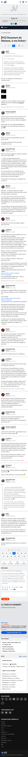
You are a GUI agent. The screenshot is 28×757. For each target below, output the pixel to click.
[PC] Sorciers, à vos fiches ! (9, 674)
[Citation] (17, 587)
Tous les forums (12, 14)
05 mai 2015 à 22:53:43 (10, 135)
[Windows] (10, 712)
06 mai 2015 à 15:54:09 (10, 428)
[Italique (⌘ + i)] (5, 587)
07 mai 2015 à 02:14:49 (10, 482)
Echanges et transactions (8, 651)
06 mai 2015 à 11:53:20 (10, 287)
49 (19, 45)
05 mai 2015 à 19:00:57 (10, 53)
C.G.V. (2, 730)
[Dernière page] (19, 550)
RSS (2, 744)
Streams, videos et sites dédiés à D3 (11, 642)
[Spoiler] (21, 587)
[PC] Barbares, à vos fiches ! (9, 682)
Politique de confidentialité (7, 734)
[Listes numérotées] (15, 587)
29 (11, 556)
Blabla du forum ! (6, 689)
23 (13, 45)
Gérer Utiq (3, 738)
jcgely (7, 51)
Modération (4, 732)
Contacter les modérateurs (9, 666)
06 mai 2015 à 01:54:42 (10, 220)
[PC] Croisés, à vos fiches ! (9, 687)
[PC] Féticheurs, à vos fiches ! (9, 676)
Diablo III (7, 14)
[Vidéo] (7, 589)
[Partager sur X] (16, 24)
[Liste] (13, 587)
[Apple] (6, 712)
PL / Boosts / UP (6, 644)
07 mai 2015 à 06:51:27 (10, 516)
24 (17, 553)
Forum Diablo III (20, 14)
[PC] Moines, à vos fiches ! (8, 684)
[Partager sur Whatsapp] (14, 24)
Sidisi (7, 513)
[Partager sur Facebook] (11, 24)
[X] (6, 699)
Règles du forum (21, 666)
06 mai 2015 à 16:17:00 (10, 440)
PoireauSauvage (10, 149)
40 (18, 556)
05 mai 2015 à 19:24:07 (10, 87)
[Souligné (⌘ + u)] (7, 587)
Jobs (2, 746)
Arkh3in (8, 133)
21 (6, 553)
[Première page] (9, 550)
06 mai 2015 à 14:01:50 (10, 361)
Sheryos (8, 85)
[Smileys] (3, 589)
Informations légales (6, 725)
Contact (3, 721)
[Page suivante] (15, 550)
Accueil (2, 14)
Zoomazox (9, 465)
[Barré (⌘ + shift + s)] (9, 587)
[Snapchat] (2, 703)
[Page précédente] (12, 550)
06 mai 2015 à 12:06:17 (10, 331)
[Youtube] (14, 699)
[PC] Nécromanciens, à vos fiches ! (11, 678)
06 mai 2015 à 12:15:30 (10, 351)
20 (3, 553)
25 (21, 553)
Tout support (5, 20)
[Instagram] (10, 699)
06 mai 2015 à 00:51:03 (10, 188)
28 (7, 556)
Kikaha (8, 218)
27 (3, 556)
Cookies (3, 736)
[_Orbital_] (8, 229)
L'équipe (3, 723)
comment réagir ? (18, 570)
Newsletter (4, 742)
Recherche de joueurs (7, 646)
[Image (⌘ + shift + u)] (5, 589)
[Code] (19, 587)
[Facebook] (2, 699)
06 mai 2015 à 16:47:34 (10, 467)
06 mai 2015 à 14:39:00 (10, 414)
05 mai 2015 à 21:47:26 (10, 113)
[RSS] (17, 699)
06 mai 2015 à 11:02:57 (10, 232)
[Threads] (25, 699)
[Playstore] (2, 712)
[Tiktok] (21, 699)
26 (25, 553)
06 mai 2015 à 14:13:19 (10, 395)
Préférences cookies (6, 740)
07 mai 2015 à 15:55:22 (10, 540)
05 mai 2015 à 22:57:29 (10, 151)
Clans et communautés (8, 649)
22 (10, 553)
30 (15, 556)
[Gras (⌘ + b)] (3, 587)
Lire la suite (3, 629)
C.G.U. (2, 728)
